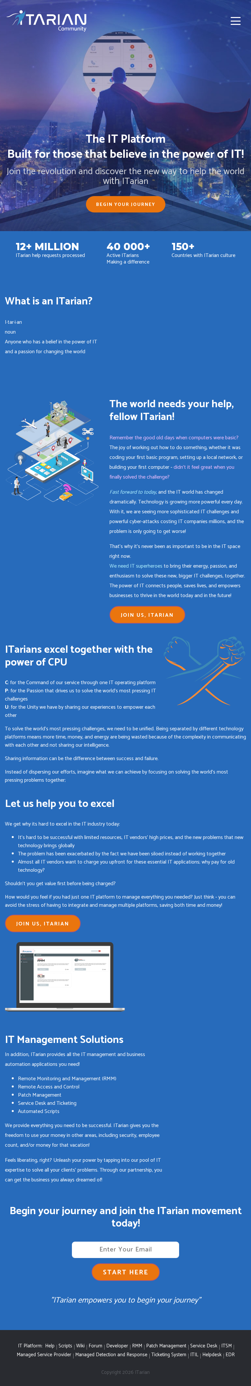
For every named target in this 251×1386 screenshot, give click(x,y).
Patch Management (166, 1346)
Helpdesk (212, 1355)
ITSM (226, 1346)
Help (50, 1346)
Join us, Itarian (147, 615)
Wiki (80, 1346)
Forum (95, 1346)
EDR (230, 1355)
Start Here (125, 1272)
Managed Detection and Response (111, 1355)
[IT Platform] (47, 20)
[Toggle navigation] (235, 21)
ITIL (194, 1355)
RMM (137, 1346)
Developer (117, 1346)
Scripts (65, 1346)
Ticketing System (168, 1355)
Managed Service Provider (44, 1355)
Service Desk (203, 1346)
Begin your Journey (125, 205)
